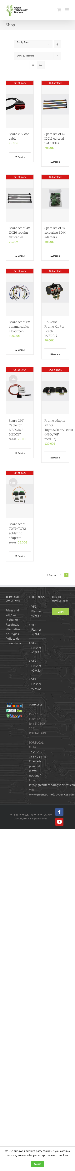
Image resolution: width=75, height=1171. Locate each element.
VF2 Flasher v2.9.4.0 (36, 629)
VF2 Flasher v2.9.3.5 (36, 647)
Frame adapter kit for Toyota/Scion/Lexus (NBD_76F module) (58, 429)
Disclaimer (12, 620)
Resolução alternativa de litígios (13, 629)
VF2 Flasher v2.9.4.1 (36, 611)
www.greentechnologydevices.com (52, 794)
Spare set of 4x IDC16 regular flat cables (19, 232)
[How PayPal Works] (14, 705)
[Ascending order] (57, 44)
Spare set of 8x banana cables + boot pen (19, 326)
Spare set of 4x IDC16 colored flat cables (54, 138)
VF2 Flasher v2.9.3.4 (36, 665)
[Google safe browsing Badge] (14, 715)
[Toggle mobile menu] (67, 10)
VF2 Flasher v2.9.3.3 (36, 684)
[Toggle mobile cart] (59, 10)
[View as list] (40, 65)
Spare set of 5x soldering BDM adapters (55, 232)
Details (21, 157)
